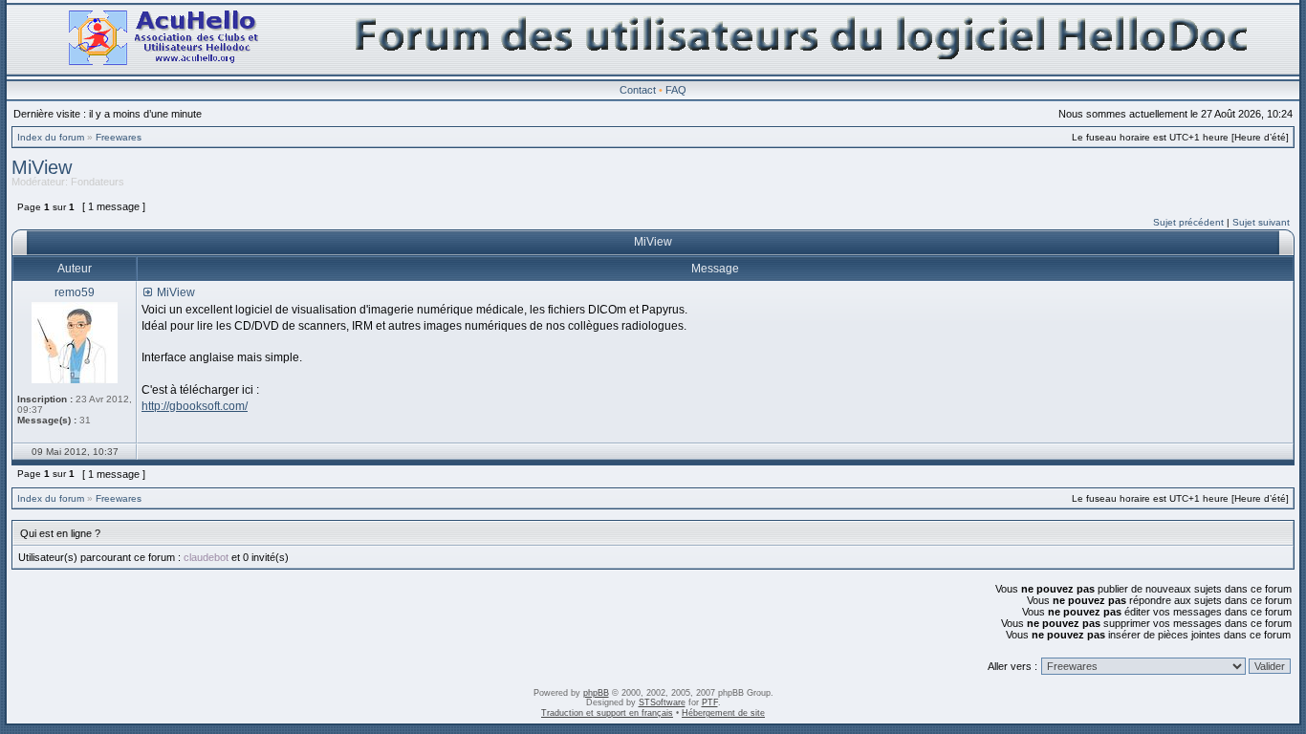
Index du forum (50, 137)
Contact (638, 90)
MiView (41, 167)
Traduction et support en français (607, 713)
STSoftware (662, 702)
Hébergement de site (723, 713)
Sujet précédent (1188, 222)
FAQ (675, 90)
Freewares (118, 137)
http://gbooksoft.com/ (194, 406)
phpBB (596, 693)
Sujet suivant (1261, 222)
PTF (710, 702)
